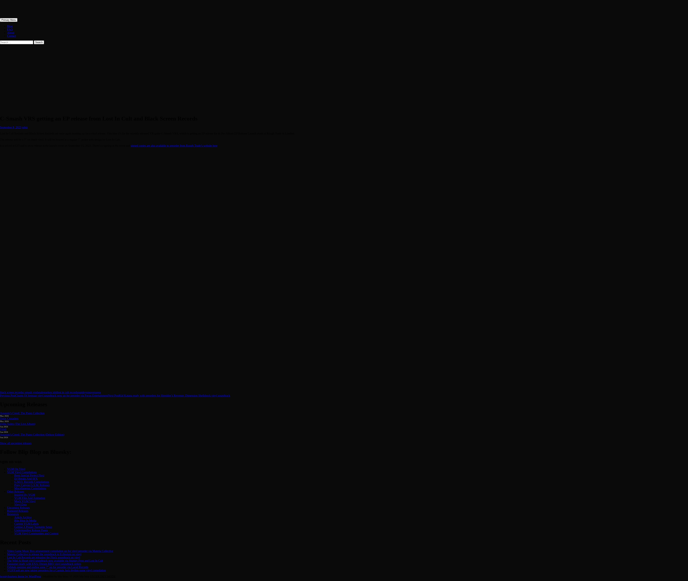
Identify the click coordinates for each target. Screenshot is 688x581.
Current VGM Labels (26, 523)
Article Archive (23, 517)
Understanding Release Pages (31, 530)
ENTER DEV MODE (103, 576)
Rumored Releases (17, 510)
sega (98, 392)
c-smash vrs (29, 392)
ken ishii (52, 392)
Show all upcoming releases (16, 443)
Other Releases (15, 491)
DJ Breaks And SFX (26, 478)
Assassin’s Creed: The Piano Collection (22, 413)
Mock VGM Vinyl (24, 501)
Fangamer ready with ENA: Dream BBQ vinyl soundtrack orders (44, 563)
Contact (11, 35)
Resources (13, 514)
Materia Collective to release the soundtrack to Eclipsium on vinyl (44, 554)
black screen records (11, 392)
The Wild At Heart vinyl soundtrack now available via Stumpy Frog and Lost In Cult (55, 560)
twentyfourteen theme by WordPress (20, 576)
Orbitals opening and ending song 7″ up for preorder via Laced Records (47, 567)
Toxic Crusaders (9, 418)
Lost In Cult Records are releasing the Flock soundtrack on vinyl (43, 557)
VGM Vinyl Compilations (22, 472)
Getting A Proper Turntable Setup (33, 527)
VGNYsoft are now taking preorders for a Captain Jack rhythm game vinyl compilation (56, 570)
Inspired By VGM (24, 494)
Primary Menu (8, 20)
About (10, 32)
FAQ (10, 29)
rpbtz (25, 127)
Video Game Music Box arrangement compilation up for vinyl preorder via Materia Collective (60, 551)
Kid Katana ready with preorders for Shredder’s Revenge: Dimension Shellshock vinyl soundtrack (169, 395)
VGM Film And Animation (29, 498)
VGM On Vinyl (16, 469)
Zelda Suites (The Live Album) (17, 423)
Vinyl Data (20, 504)
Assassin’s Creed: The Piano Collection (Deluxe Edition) (32, 434)
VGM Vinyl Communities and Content (36, 533)
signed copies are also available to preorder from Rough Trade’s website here (174, 145)
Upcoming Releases (18, 507)
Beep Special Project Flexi (29, 475)
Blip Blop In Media (25, 520)
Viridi (3, 429)
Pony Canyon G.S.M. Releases (32, 485)
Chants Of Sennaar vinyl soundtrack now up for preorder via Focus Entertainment (54, 395)
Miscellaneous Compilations (30, 488)
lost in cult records (67, 392)
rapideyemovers (87, 392)
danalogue (42, 392)
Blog (10, 26)
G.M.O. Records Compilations (31, 481)
